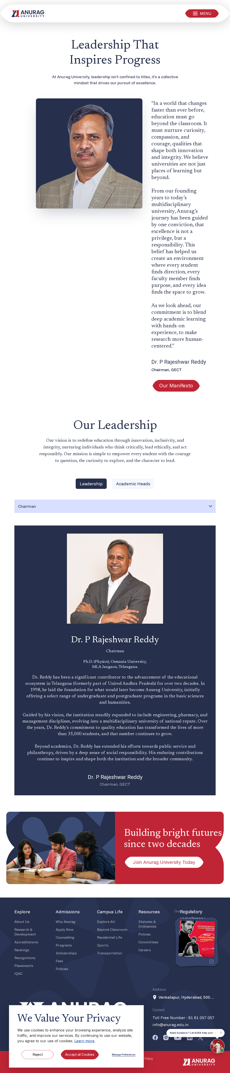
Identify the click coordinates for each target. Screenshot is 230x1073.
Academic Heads (133, 483)
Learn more (84, 1041)
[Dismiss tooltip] (221, 1032)
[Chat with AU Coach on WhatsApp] (217, 1046)
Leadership (91, 483)
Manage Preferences (123, 1054)
